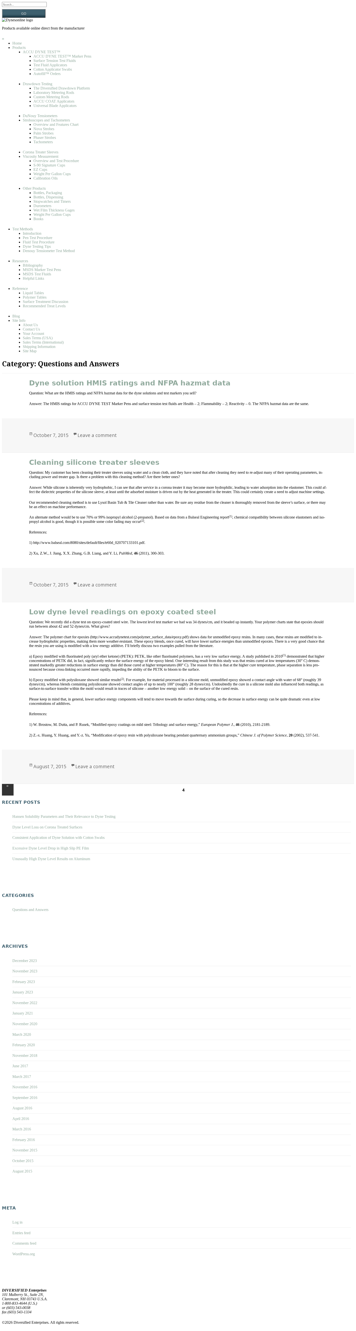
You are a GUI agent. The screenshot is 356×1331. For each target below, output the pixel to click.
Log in (17, 1222)
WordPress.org (23, 1254)
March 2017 (21, 1077)
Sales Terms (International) (43, 342)
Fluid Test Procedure (38, 242)
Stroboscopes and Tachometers (46, 120)
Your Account (33, 333)
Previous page (8, 790)
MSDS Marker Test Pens (42, 270)
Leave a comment (97, 435)
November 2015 (24, 1150)
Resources (20, 261)
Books (38, 219)
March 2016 (21, 1129)
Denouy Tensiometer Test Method (49, 251)
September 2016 (24, 1098)
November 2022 (24, 1003)
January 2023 (22, 992)
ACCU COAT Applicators (53, 101)
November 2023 (24, 971)
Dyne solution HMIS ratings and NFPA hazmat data (130, 383)
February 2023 (23, 982)
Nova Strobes (43, 129)
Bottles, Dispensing (48, 197)
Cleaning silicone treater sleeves (94, 462)
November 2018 (24, 1055)
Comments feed (24, 1243)
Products (19, 47)
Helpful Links (33, 278)
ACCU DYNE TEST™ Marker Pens (62, 56)
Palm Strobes (43, 133)
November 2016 (24, 1087)
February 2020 (23, 1045)
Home (17, 43)
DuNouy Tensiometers (40, 116)
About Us (30, 325)
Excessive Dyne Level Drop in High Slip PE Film (50, 848)
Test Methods (22, 229)
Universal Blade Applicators (55, 106)
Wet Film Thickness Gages (54, 210)
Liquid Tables (33, 293)
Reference (20, 288)
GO (23, 13)
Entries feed (21, 1233)
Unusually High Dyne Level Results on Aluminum (51, 859)
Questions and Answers (30, 910)
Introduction (32, 233)
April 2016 (20, 1119)
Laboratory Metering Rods (53, 92)
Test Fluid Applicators (50, 65)
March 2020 (21, 1034)
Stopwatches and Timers (52, 201)
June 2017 (20, 1066)
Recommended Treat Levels (44, 306)
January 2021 (22, 1013)
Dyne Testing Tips (37, 246)
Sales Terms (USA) (38, 338)
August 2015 (22, 1171)
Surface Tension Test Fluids (54, 61)
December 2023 (24, 961)
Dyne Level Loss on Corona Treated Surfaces (47, 827)
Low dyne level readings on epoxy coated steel (122, 612)
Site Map (30, 351)
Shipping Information (39, 347)
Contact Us (31, 329)
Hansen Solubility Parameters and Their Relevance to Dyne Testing (64, 816)
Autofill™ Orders (47, 74)
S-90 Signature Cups (49, 165)
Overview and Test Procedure (56, 161)
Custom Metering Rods (51, 97)
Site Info (18, 320)
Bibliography (33, 265)
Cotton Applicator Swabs (52, 69)
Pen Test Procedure (37, 238)
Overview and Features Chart (55, 124)
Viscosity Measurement (40, 156)
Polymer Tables (34, 297)
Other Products (34, 188)
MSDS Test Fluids (37, 274)
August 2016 (22, 1108)
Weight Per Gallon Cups (52, 174)
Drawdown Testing (37, 84)
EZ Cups (40, 169)
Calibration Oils (45, 178)
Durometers (42, 206)
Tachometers (43, 142)
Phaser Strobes (44, 137)
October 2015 (22, 1161)
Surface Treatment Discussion (45, 302)
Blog (16, 316)
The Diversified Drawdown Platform (61, 88)
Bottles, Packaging (47, 193)
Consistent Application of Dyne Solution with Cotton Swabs (58, 837)
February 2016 (23, 1140)
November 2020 (24, 1024)
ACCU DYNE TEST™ (41, 52)
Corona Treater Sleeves (40, 152)
